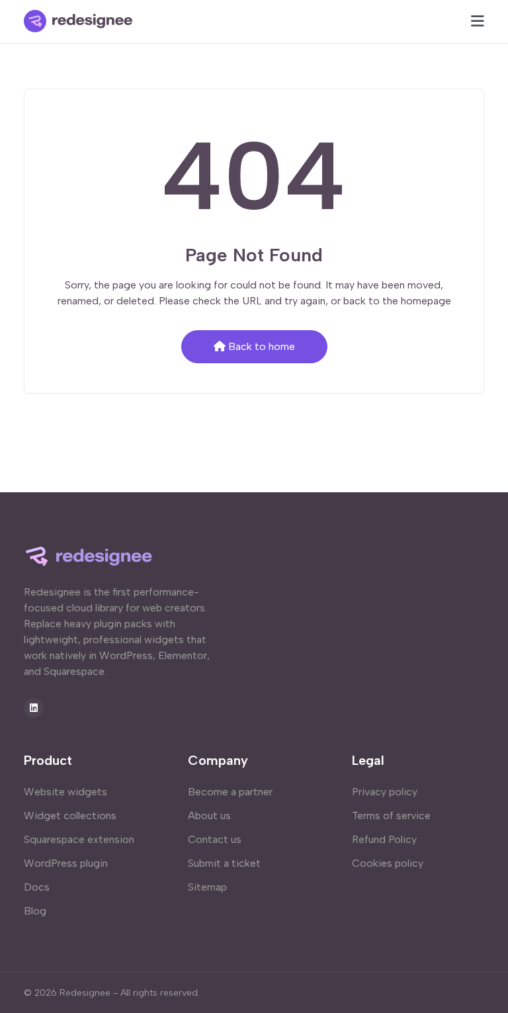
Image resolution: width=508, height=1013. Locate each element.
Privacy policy (384, 791)
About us (209, 815)
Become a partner (230, 791)
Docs (37, 887)
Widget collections (70, 815)
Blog (35, 910)
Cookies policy (387, 863)
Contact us (214, 839)
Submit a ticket (224, 863)
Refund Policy (384, 839)
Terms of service (391, 815)
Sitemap (207, 887)
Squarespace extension (79, 839)
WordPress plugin (66, 863)
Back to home (261, 346)
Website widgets (65, 791)
